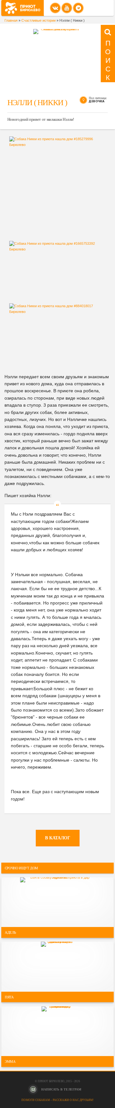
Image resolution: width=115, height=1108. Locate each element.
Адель (10, 932)
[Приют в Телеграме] (78, 8)
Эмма (10, 1061)
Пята (9, 997)
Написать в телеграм (60, 1089)
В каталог (57, 838)
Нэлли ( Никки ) (37, 102)
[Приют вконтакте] (55, 8)
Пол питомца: (98, 98)
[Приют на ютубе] (66, 8)
